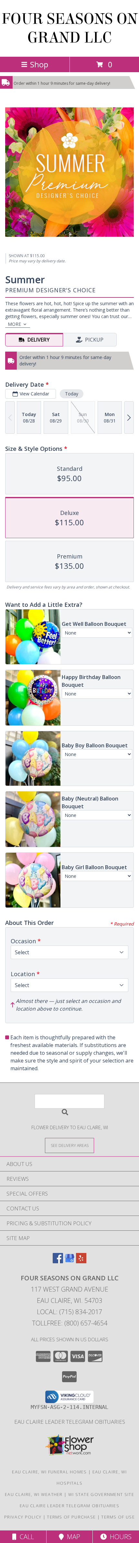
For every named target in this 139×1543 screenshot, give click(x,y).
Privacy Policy (22, 1517)
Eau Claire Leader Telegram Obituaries (69, 1421)
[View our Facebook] (58, 1261)
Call (25, 1536)
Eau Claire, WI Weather (34, 1494)
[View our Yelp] (81, 1261)
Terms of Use (118, 1517)
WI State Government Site (101, 1494)
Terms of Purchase (71, 1517)
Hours (119, 1536)
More (14, 324)
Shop (39, 64)
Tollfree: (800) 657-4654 (69, 1323)
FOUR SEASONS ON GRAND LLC (70, 28)
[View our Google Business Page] (69, 1261)
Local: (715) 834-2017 (69, 1311)
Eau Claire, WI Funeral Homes (49, 1472)
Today (71, 394)
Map (72, 1536)
